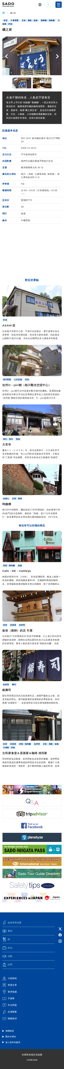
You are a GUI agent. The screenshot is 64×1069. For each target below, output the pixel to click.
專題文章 (12, 985)
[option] (32, 56)
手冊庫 (11, 998)
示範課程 (12, 978)
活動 (10, 956)
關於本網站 (10, 1036)
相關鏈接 (9, 1031)
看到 (10, 931)
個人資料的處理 (12, 1042)
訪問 (10, 964)
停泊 (10, 948)
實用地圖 (12, 992)
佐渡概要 (12, 1011)
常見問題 (12, 1005)
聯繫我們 (12, 1018)
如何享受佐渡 (14, 922)
